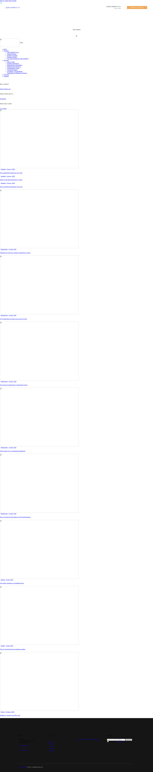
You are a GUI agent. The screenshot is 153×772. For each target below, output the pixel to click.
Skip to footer (12, 1)
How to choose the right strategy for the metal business (15, 517)
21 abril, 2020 (12, 249)
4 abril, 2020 (9, 646)
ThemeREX (22, 767)
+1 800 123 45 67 (24, 750)
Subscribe (128, 739)
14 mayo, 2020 (10, 169)
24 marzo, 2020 (9, 712)
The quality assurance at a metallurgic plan (12, 583)
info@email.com (24, 745)
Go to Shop (3, 108)
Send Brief (3, 99)
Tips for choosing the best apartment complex (12, 649)
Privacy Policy (120, 741)
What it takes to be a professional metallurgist (12, 451)
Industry (3, 580)
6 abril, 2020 (9, 580)
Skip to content (4, 1)
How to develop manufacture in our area (11, 186)
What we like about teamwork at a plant (11, 179)
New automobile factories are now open (11, 173)
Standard (3, 169)
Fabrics (3, 712)
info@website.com (5, 89)
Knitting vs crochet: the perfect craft (10, 715)
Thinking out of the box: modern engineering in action (15, 253)
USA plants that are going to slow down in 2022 (13, 319)
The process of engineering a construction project (13, 385)
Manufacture (4, 249)
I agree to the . (117, 741)
